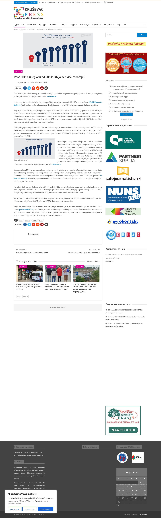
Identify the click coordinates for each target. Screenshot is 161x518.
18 (123, 494)
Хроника (54, 24)
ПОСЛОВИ (109, 2)
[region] (31, 501)
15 (140, 490)
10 (119, 490)
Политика (31, 24)
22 (140, 494)
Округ (72, 24)
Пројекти (78, 2)
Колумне (108, 24)
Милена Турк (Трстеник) (121, 104)
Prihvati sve (45, 510)
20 (132, 494)
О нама (41, 2)
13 (132, 490)
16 (145, 490)
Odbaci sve (30, 510)
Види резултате (126, 119)
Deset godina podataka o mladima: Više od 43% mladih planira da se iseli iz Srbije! (57, 286)
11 (123, 490)
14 (136, 490)
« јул (117, 505)
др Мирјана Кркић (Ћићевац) (123, 107)
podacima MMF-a (26, 209)
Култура (42, 24)
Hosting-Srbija (142, 514)
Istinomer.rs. (51, 96)
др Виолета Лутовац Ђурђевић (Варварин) (127, 111)
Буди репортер (65, 2)
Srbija (41, 220)
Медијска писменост (94, 2)
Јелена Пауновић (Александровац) (124, 93)
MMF (20, 220)
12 (127, 490)
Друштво (19, 24)
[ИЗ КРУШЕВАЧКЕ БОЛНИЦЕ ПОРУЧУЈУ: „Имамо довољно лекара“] (29, 273)
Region (35, 220)
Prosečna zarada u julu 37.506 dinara (84, 252)
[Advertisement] (126, 282)
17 (119, 494)
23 (145, 494)
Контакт (53, 2)
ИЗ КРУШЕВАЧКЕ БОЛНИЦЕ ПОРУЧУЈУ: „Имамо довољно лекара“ (28, 286)
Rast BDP (27, 220)
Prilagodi (14, 510)
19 (127, 494)
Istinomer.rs (56, 164)
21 (136, 494)
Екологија (84, 24)
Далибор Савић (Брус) (120, 97)
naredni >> (109, 261)
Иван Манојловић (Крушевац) (123, 100)
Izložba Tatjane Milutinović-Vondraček (32, 252)
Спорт (63, 24)
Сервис (95, 24)
